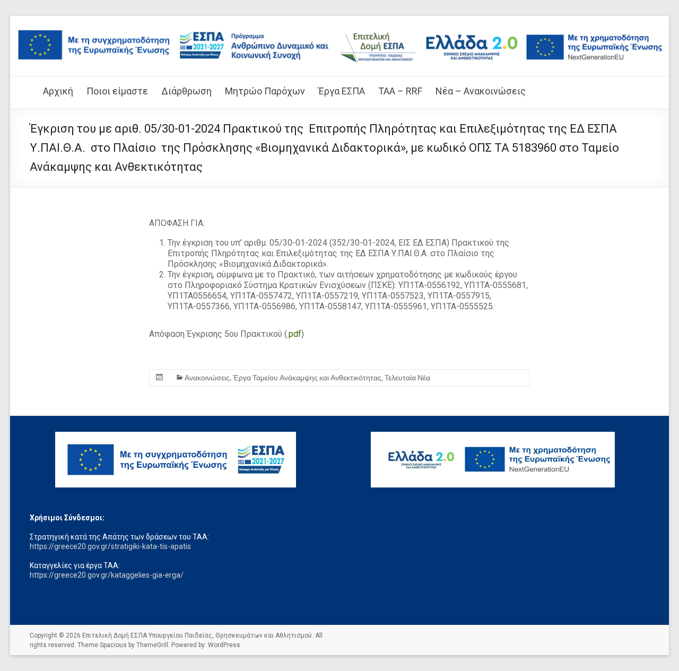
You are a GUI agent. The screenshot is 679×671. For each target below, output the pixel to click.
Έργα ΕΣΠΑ (341, 91)
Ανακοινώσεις (207, 377)
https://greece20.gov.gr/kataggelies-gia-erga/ (107, 575)
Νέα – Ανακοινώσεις (481, 91)
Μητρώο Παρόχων (265, 91)
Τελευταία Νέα (407, 377)
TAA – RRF (400, 91)
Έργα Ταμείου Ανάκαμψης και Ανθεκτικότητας (307, 377)
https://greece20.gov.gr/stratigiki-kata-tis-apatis (110, 546)
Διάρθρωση (186, 91)
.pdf (294, 334)
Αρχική (58, 91)
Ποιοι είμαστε (117, 91)
